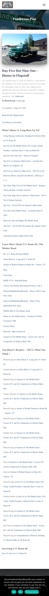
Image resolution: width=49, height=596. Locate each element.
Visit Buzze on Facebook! (12, 122)
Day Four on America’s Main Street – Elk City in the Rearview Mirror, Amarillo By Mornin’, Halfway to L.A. (23, 175)
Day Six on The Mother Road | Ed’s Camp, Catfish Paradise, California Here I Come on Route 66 (23, 486)
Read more (19, 96)
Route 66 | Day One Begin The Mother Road (20, 221)
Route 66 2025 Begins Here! (13, 115)
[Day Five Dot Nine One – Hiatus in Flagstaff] (24, 49)
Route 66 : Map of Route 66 (14, 332)
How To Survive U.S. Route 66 (14, 553)
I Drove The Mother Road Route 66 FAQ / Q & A (22, 286)
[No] (45, 586)
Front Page (7, 275)
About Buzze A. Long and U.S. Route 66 (19, 259)
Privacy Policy (9, 326)
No (20, 592)
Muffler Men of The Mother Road (16, 311)
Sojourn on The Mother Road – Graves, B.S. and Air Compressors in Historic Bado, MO (23, 384)
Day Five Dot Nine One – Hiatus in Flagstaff (20, 156)
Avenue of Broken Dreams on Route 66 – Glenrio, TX (24, 265)
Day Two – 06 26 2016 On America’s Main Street (22, 205)
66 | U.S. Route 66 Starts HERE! (16, 254)
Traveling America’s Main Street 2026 (18, 236)
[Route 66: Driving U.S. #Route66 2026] (8, 4)
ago (20, 101)
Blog (5, 270)
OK (14, 592)
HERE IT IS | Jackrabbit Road (15, 281)
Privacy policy (32, 592)
